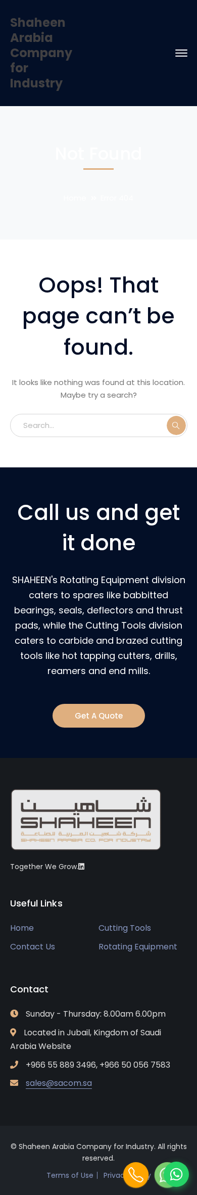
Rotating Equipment (137, 946)
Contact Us (32, 946)
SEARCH (176, 425)
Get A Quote (99, 715)
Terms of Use (69, 1175)
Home (75, 198)
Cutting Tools (124, 928)
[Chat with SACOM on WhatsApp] (176, 1174)
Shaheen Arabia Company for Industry (41, 52)
